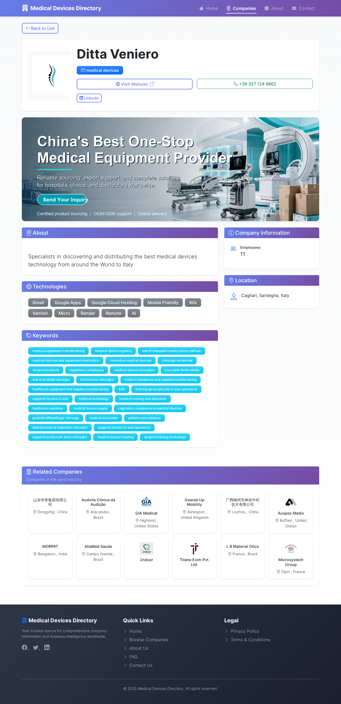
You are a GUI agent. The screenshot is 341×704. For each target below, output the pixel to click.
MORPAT (50, 546)
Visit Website (134, 84)
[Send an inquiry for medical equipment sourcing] (170, 169)
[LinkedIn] (47, 647)
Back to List (42, 28)
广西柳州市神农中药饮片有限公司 (242, 502)
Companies (244, 8)
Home (211, 8)
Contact (306, 8)
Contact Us (140, 665)
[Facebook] (25, 647)
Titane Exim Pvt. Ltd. (194, 561)
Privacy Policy (245, 631)
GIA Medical (146, 513)
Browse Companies (148, 639)
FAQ (133, 656)
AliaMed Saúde (98, 546)
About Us (138, 648)
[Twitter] (36, 647)
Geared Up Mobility (194, 502)
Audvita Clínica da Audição (98, 502)
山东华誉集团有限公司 (50, 502)
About (276, 8)
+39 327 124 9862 (257, 83)
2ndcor (146, 559)
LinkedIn (91, 98)
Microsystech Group (290, 561)
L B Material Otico (242, 546)
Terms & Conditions (250, 639)
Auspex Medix (291, 513)
